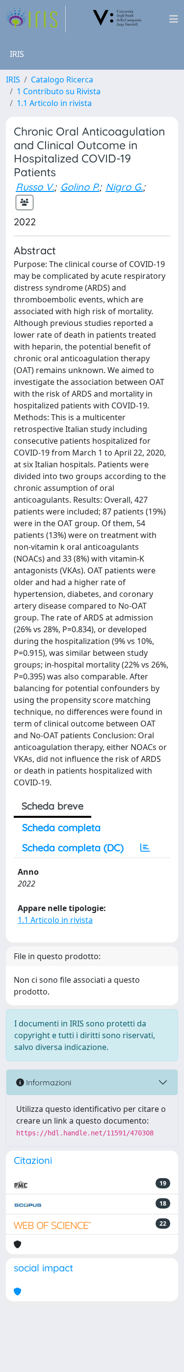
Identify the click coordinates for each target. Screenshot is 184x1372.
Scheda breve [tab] (52, 806)
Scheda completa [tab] (61, 827)
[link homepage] (36, 19)
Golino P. (79, 187)
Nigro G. (124, 187)
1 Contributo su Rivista (59, 91)
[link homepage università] (117, 19)
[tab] (145, 847)
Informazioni (47, 1082)
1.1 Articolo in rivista (54, 103)
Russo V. (35, 187)
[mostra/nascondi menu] (173, 19)
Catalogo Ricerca (62, 79)
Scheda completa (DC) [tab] (73, 847)
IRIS (13, 79)
